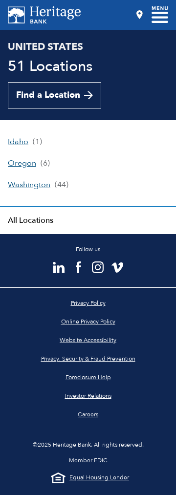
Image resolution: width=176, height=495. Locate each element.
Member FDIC (88, 460)
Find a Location (48, 95)
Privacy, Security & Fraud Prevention (88, 359)
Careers (88, 414)
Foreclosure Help (88, 377)
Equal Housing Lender (99, 477)
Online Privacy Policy (88, 321)
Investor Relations (88, 396)
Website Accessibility (88, 340)
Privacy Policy (88, 303)
